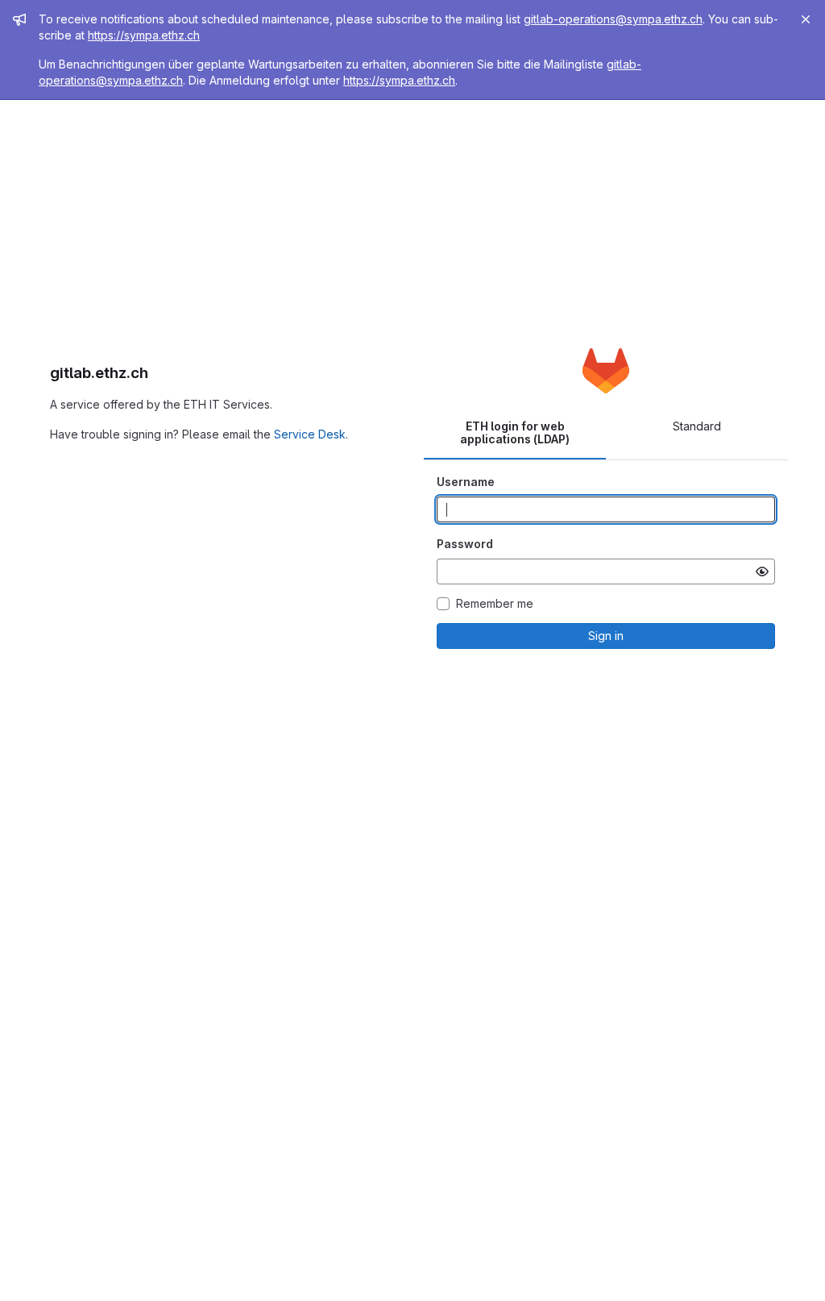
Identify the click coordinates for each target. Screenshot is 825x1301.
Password (465, 544)
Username (466, 481)
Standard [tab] (697, 426)
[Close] (805, 19)
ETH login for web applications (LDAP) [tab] (515, 432)
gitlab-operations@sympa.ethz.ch (613, 19)
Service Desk (310, 434)
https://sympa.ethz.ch (144, 35)
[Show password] (762, 571)
